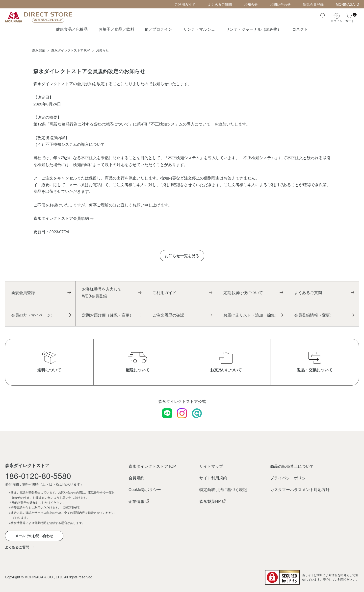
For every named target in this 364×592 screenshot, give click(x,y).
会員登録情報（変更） (314, 315)
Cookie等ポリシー (145, 489)
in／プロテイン (158, 29)
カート (349, 17)
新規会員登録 (313, 4)
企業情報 (136, 501)
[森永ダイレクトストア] (42, 17)
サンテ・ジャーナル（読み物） (253, 29)
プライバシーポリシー (290, 478)
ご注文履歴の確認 (168, 315)
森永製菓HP (210, 501)
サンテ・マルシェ (199, 29)
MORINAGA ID (347, 4)
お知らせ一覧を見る (182, 255)
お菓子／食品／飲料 (116, 29)
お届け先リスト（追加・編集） (251, 315)
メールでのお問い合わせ (34, 535)
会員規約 (136, 478)
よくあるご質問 (220, 4)
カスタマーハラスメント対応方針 (300, 489)
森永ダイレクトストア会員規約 (61, 218)
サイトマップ (211, 466)
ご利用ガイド (185, 4)
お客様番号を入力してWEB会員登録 (102, 292)
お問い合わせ (280, 4)
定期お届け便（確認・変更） (107, 315)
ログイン (336, 20)
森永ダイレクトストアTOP (152, 466)
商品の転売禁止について (292, 466)
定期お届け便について (243, 292)
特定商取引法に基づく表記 (223, 489)
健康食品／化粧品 (72, 29)
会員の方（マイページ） (33, 315)
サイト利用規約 (213, 478)
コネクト (300, 29)
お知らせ (251, 4)
